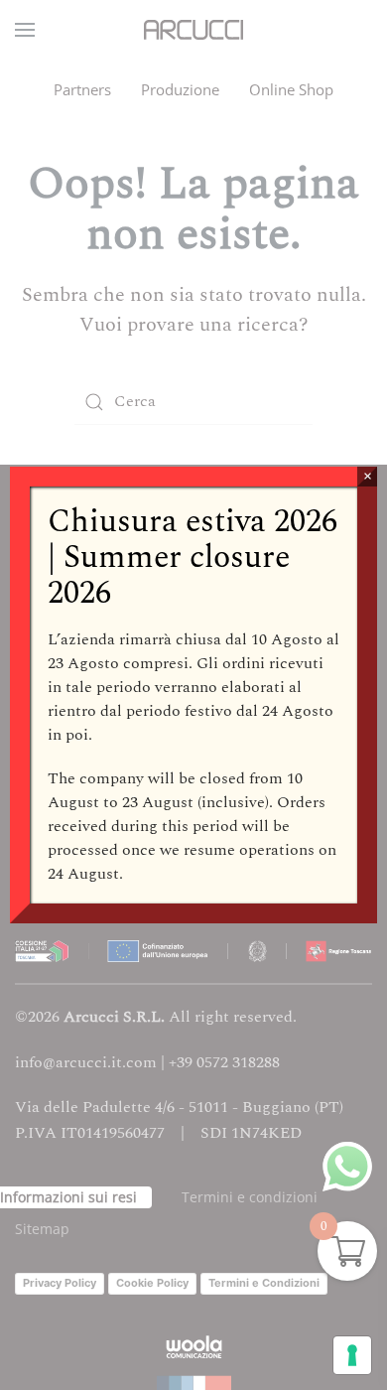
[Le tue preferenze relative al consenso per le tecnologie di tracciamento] (352, 1355)
